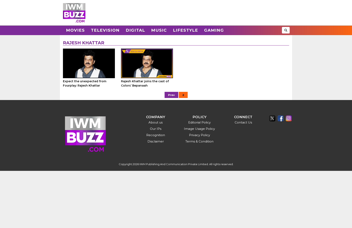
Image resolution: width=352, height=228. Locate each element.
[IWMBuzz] (74, 12)
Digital (135, 30)
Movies (75, 30)
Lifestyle (185, 30)
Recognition (155, 135)
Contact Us (243, 122)
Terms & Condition (199, 141)
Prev (171, 95)
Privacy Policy (199, 135)
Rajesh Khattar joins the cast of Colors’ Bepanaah (145, 83)
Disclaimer (155, 141)
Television (105, 30)
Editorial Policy (199, 122)
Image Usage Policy (199, 129)
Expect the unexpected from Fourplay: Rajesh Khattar (84, 83)
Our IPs (155, 129)
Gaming (214, 30)
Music (159, 30)
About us (155, 122)
